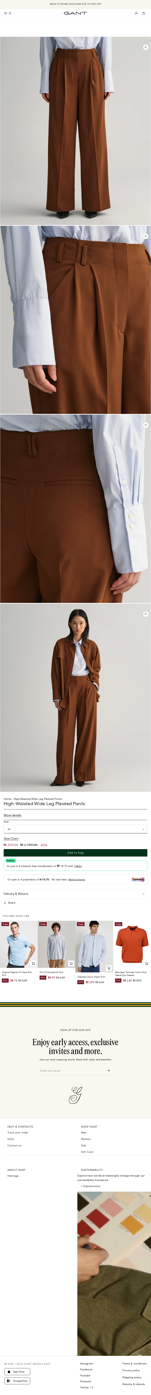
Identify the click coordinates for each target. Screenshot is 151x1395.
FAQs (10, 1138)
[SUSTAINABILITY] (114, 1274)
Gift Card (87, 1151)
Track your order (17, 1132)
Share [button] (11, 902)
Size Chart (11, 838)
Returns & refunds (133, 1384)
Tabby (78, 866)
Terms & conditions (134, 1363)
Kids (83, 1145)
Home (7, 798)
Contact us (14, 1145)
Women (86, 1138)
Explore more (91, 1186)
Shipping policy (131, 1377)
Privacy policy (131, 1370)
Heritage (12, 1175)
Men (83, 1132)
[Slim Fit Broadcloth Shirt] (57, 944)
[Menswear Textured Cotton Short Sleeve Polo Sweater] (132, 944)
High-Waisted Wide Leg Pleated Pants (38, 798)
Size (6, 821)
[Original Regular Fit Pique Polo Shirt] (19, 944)
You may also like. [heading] (16, 915)
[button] (5, 13)
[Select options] (33, 963)
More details (12, 815)
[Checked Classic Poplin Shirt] (94, 946)
